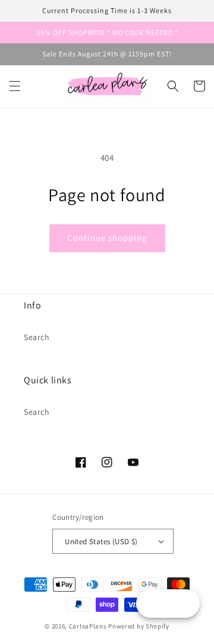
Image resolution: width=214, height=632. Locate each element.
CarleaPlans (88, 626)
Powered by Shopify (138, 626)
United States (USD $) (101, 541)
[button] (15, 86)
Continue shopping (107, 237)
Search (37, 337)
